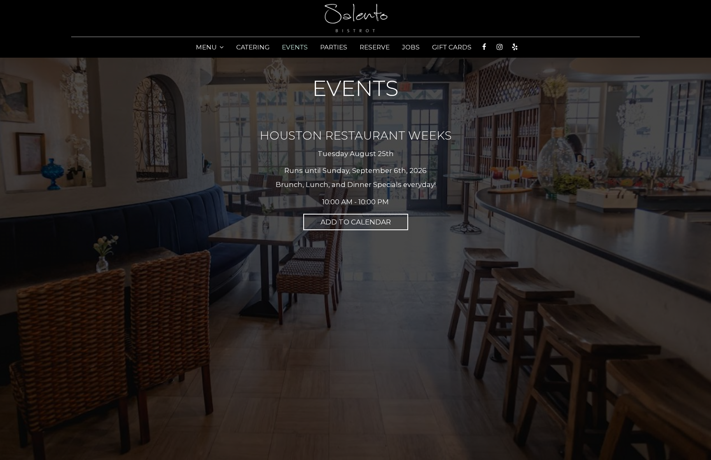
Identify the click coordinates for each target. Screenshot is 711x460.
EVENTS (295, 47)
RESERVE (375, 47)
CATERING (253, 47)
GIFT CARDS (452, 47)
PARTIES (333, 47)
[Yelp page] (514, 47)
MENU (207, 47)
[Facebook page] (484, 47)
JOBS (411, 47)
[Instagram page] (499, 47)
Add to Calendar (356, 222)
